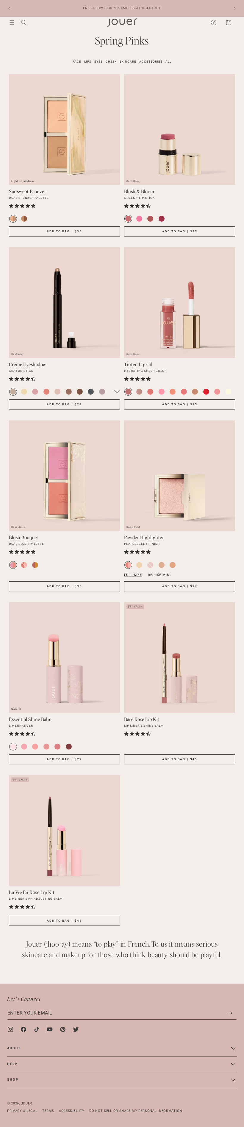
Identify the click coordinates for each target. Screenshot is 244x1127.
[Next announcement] (234, 8)
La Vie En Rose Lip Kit (31, 892)
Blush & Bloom (139, 191)
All (168, 61)
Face (77, 61)
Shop (12, 1080)
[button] (12, 22)
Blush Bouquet (23, 537)
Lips (87, 61)
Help (12, 1064)
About (14, 1048)
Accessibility (72, 1111)
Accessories (150, 61)
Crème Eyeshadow (27, 364)
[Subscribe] (230, 1013)
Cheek (111, 61)
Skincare (128, 61)
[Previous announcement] (9, 8)
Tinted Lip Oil (138, 364)
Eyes (98, 61)
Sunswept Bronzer (27, 191)
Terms (48, 1111)
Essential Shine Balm (30, 719)
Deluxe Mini (159, 575)
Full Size (133, 575)
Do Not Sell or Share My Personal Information (135, 1111)
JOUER (26, 1103)
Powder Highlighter (144, 537)
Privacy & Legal (22, 1111)
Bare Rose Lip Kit (141, 719)
